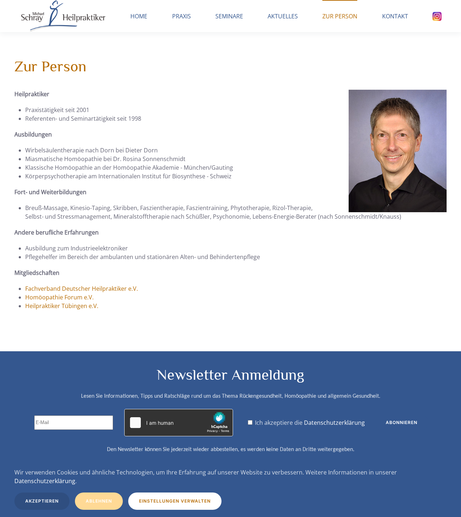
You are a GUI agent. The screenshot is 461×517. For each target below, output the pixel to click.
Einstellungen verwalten (175, 501)
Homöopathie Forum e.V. (59, 297)
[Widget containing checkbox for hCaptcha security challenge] (178, 422)
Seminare (229, 16)
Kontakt (395, 16)
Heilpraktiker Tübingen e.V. (61, 306)
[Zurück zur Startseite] (62, 16)
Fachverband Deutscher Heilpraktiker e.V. (81, 289)
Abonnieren (401, 422)
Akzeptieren (42, 501)
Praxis (181, 16)
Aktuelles (283, 16)
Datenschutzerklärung (334, 423)
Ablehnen (99, 501)
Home (138, 16)
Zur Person (339, 16)
